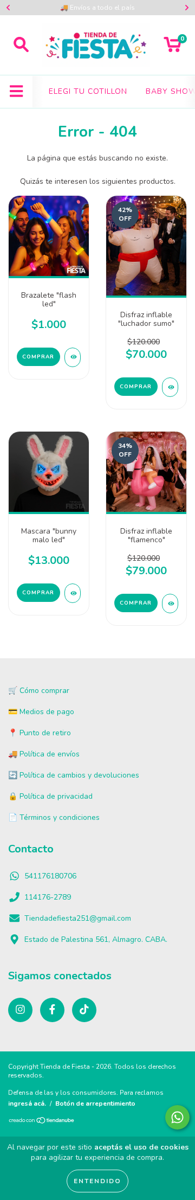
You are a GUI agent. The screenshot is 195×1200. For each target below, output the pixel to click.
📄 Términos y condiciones (54, 817)
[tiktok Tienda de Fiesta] (84, 1010)
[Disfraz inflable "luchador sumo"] (170, 387)
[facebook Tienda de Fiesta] (52, 1010)
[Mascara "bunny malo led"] (72, 593)
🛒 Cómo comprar (38, 690)
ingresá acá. (27, 1103)
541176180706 (50, 876)
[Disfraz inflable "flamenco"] (170, 603)
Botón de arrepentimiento (95, 1103)
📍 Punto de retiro (39, 733)
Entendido (97, 1181)
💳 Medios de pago (41, 712)
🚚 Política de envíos (44, 754)
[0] (172, 48)
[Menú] (16, 91)
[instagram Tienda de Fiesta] (20, 1010)
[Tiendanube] (42, 1121)
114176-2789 (47, 897)
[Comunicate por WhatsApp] (177, 1117)
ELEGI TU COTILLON (88, 91)
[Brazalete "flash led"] (72, 357)
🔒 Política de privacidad (50, 796)
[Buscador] (21, 45)
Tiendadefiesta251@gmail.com (77, 918)
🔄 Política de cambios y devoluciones (73, 775)
